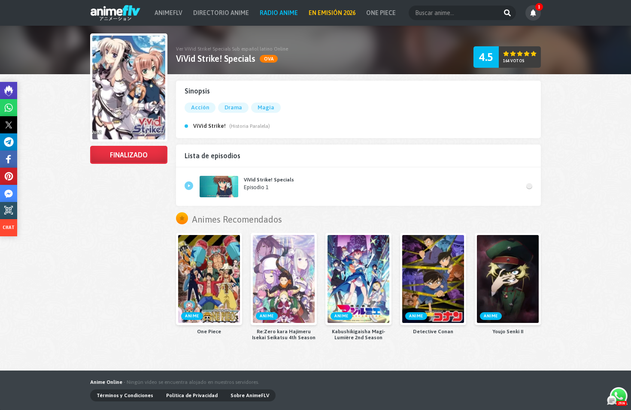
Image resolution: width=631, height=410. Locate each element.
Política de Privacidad (192, 395)
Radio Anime (279, 12)
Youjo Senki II (507, 332)
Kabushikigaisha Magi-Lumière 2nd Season (358, 335)
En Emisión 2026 (332, 12)
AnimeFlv (168, 12)
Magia (266, 107)
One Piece (381, 12)
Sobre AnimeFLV (250, 395)
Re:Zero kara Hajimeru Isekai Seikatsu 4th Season (284, 335)
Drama (233, 107)
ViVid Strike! (209, 126)
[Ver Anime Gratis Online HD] (115, 13)
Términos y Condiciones (125, 395)
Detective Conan (433, 332)
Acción (200, 107)
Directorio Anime (221, 12)
